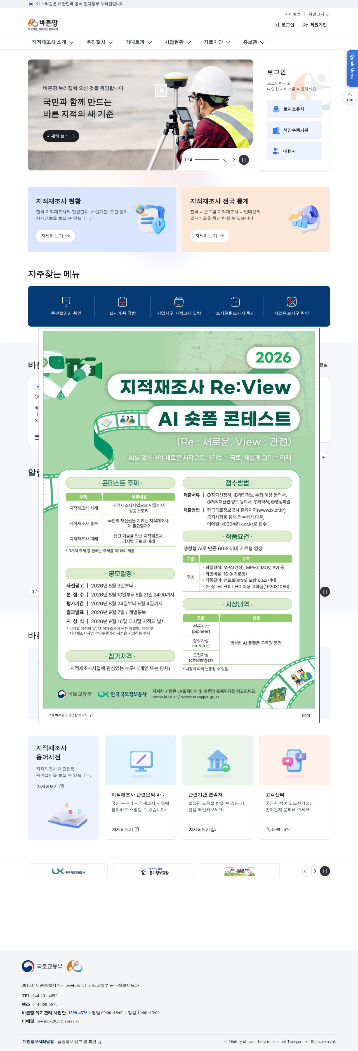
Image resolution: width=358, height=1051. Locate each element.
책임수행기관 (295, 130)
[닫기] (306, 715)
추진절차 (95, 42)
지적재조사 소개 (49, 42)
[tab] (321, 365)
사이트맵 (293, 14)
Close (162, 90)
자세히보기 (48, 786)
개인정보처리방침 (38, 1042)
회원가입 (318, 24)
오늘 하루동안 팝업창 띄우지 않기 (71, 715)
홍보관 (250, 42)
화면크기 (316, 14)
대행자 (289, 151)
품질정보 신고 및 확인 (77, 1042)
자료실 (321, 364)
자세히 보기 (58, 136)
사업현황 (174, 42)
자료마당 (213, 42)
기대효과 (135, 42)
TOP (350, 100)
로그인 (288, 24)
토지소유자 (293, 108)
